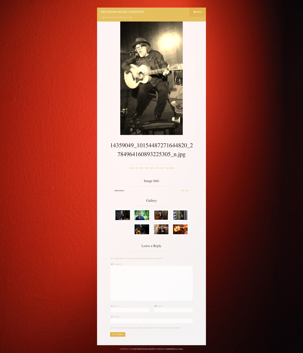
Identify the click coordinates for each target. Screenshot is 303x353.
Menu (199, 12)
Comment (118, 264)
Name (116, 306)
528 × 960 (185, 191)
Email (160, 306)
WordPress (170, 349)
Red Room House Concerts (122, 11)
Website (117, 317)
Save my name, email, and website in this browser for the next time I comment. (147, 328)
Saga (181, 349)
